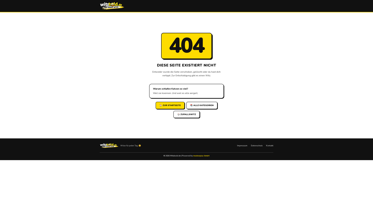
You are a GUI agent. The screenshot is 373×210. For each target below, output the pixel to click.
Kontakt (269, 145)
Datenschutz (257, 145)
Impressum (242, 145)
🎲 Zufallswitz (186, 114)
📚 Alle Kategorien (202, 105)
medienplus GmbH (201, 155)
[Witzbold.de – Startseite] (112, 6)
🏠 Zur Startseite (170, 105)
